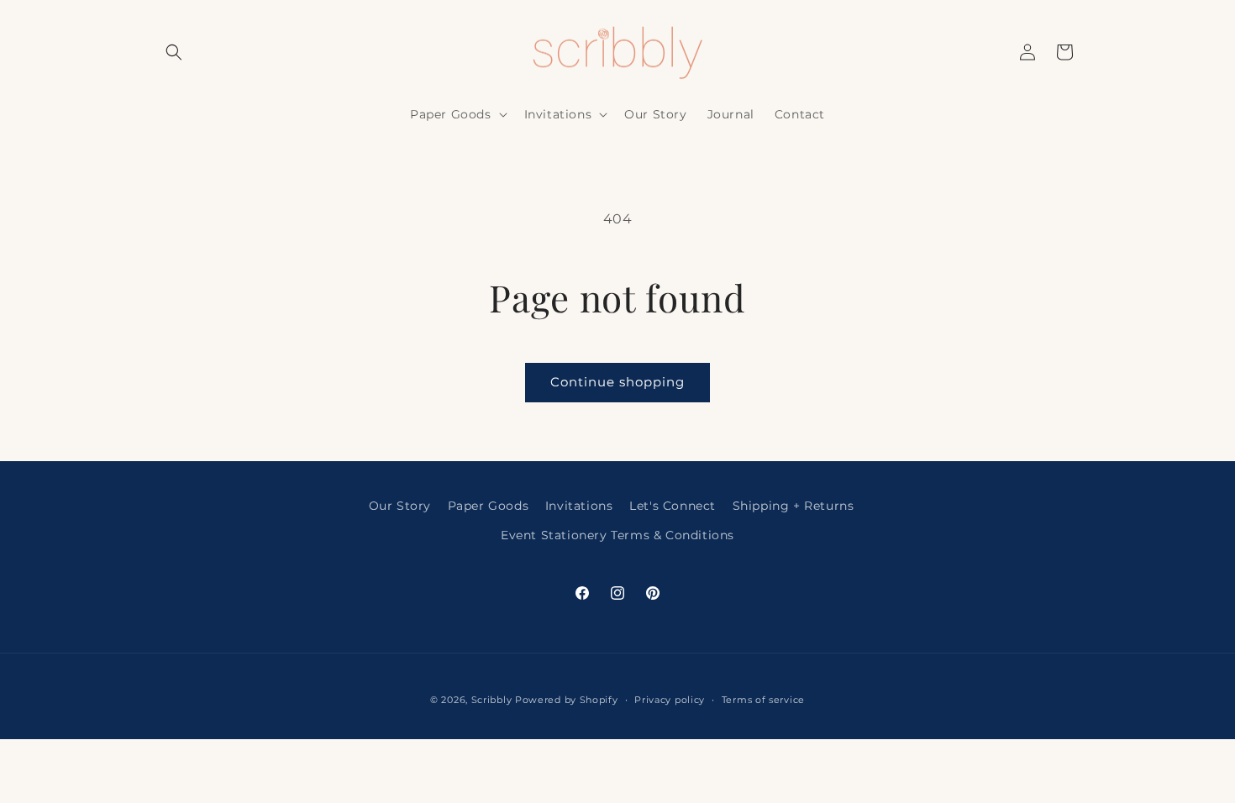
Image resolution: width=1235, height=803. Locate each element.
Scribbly (493, 700)
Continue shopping (617, 382)
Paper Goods (488, 505)
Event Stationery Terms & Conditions (617, 535)
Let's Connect (672, 505)
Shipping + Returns (793, 505)
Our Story (400, 505)
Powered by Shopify (566, 700)
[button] (173, 52)
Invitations (579, 505)
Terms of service (763, 700)
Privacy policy (669, 700)
